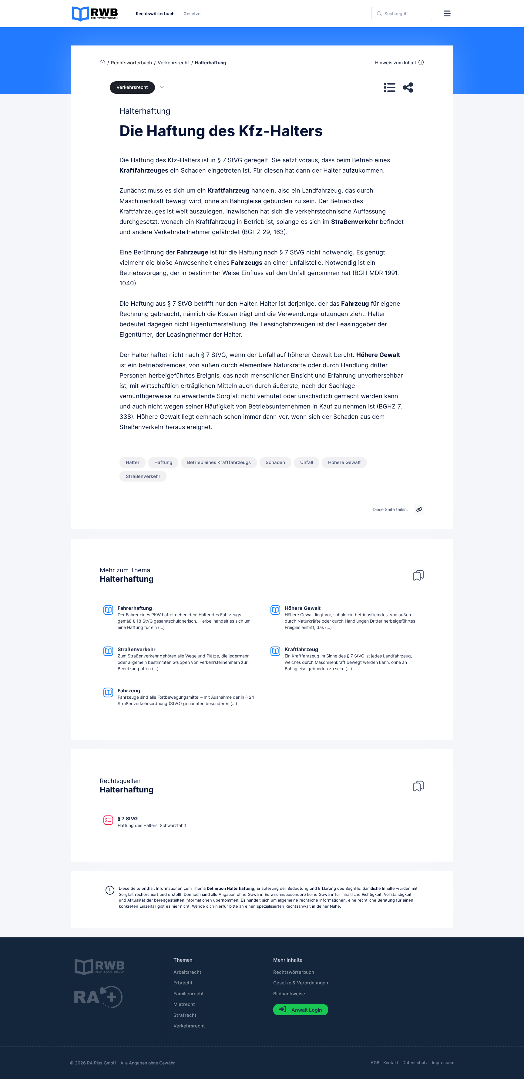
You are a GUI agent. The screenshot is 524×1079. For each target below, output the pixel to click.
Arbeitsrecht (187, 972)
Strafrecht (184, 1015)
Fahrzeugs (246, 262)
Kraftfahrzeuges (143, 170)
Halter (132, 462)
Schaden (275, 462)
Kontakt (390, 1062)
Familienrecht (188, 994)
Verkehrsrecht (132, 87)
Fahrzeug (355, 303)
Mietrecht (184, 1004)
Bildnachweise (289, 994)
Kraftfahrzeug (229, 190)
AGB (375, 1062)
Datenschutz (415, 1062)
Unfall (306, 462)
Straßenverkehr (354, 221)
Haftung (163, 462)
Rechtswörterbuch (293, 972)
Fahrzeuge (192, 252)
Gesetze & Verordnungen (300, 983)
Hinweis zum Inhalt (395, 63)
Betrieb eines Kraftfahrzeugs (219, 462)
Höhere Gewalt (378, 354)
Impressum (443, 1062)
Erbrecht (183, 983)
